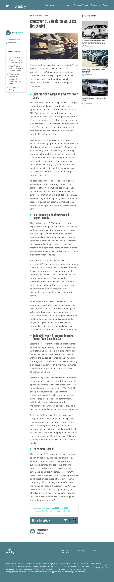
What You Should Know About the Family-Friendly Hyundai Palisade (93, 42)
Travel (105, 5)
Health (60, 5)
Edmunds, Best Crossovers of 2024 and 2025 (50, 508)
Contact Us (65, 553)
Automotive (50, 5)
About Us (64, 551)
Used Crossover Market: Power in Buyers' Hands (16, 68)
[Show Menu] (7, 5)
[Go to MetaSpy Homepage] (20, 5)
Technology (96, 5)
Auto (46, 16)
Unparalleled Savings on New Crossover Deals (16, 60)
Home (68, 5)
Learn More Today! (14, 88)
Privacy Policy (80, 551)
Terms (94, 551)
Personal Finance (81, 5)
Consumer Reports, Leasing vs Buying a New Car (52, 511)
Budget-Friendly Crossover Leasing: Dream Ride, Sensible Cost (15, 79)
